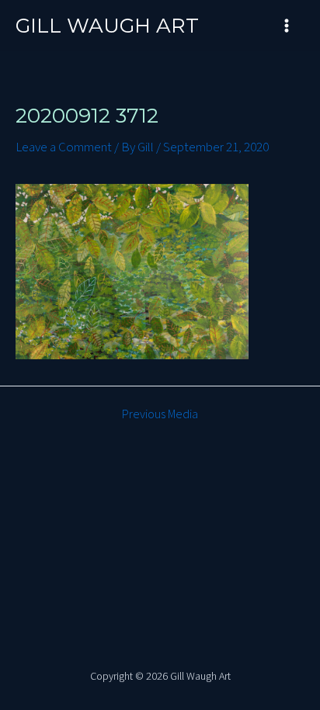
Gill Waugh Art (107, 25)
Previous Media (160, 414)
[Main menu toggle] (287, 25)
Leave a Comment (64, 147)
